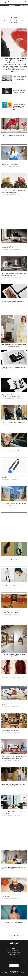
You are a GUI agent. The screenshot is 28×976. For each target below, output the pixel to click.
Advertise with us (14, 959)
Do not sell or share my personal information (14, 961)
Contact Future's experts (14, 950)
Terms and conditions (14, 952)
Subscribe (21, 1)
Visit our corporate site (15, 971)
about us (14, 948)
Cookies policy (14, 956)
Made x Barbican (12, 5)
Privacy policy (14, 954)
